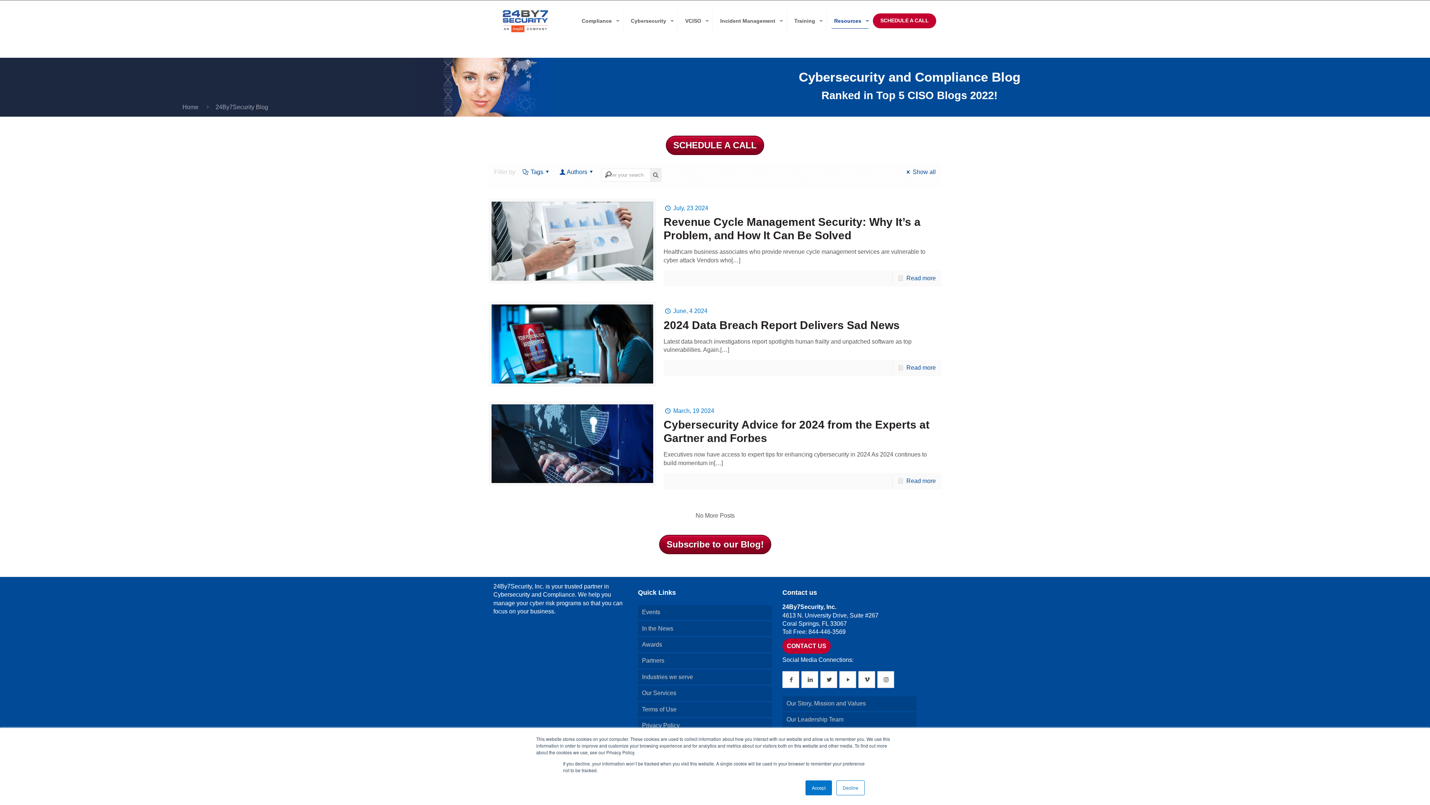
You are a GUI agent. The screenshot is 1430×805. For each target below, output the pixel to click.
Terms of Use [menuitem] (659, 709)
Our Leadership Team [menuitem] (814, 719)
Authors (577, 172)
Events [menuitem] (651, 612)
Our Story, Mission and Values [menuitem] (826, 703)
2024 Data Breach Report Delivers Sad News (782, 325)
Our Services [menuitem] (659, 693)
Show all (924, 172)
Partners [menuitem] (653, 660)
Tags (537, 172)
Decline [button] (850, 788)
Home (190, 107)
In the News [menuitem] (657, 628)
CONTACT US (806, 646)
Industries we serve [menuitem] (667, 677)
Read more (921, 278)
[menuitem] (598, 20)
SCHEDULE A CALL (904, 20)
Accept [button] (819, 788)
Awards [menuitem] (652, 644)
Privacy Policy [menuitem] (661, 725)
